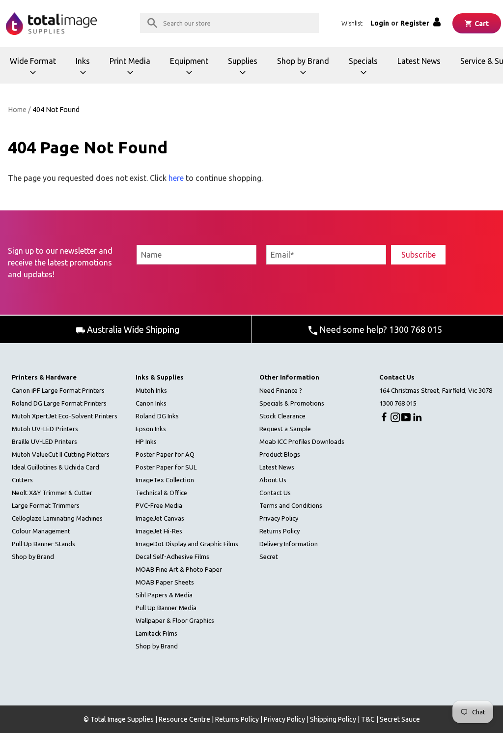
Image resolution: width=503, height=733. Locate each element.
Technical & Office (161, 492)
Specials (368, 70)
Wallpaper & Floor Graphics (175, 620)
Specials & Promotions (291, 403)
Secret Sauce (400, 719)
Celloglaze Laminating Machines (57, 518)
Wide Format (34, 70)
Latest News (419, 61)
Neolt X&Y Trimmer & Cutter (52, 492)
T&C (368, 719)
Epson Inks (151, 428)
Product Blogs (279, 454)
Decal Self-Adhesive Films (172, 556)
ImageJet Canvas (160, 518)
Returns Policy (279, 531)
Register (414, 23)
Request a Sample (285, 428)
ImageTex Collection (165, 479)
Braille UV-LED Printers (44, 441)
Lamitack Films (156, 633)
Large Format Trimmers (46, 505)
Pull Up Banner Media (166, 607)
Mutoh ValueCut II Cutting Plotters (61, 454)
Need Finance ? (280, 390)
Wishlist (352, 23)
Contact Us (275, 492)
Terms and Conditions (290, 505)
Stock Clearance (282, 415)
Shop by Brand (303, 70)
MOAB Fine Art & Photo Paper (179, 569)
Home (17, 110)
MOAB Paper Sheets (165, 582)
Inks (88, 70)
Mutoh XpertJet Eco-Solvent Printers (64, 415)
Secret (268, 556)
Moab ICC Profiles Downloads (301, 441)
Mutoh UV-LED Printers (45, 428)
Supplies (247, 70)
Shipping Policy (333, 719)
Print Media (133, 70)
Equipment (192, 70)
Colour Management (41, 531)
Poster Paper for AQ (165, 454)
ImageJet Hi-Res (159, 531)
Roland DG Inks (157, 415)
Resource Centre (184, 719)
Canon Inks (151, 403)
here (176, 178)
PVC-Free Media (159, 505)
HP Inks (146, 441)
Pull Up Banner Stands (43, 543)
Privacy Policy (278, 518)
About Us (272, 479)
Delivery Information (288, 543)
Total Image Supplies (122, 719)
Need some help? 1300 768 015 (379, 329)
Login (379, 23)
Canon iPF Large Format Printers (58, 390)
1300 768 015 (398, 403)
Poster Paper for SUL (166, 467)
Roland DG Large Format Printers (59, 403)
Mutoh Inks (151, 390)
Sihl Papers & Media (164, 594)
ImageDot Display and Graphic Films (187, 543)
